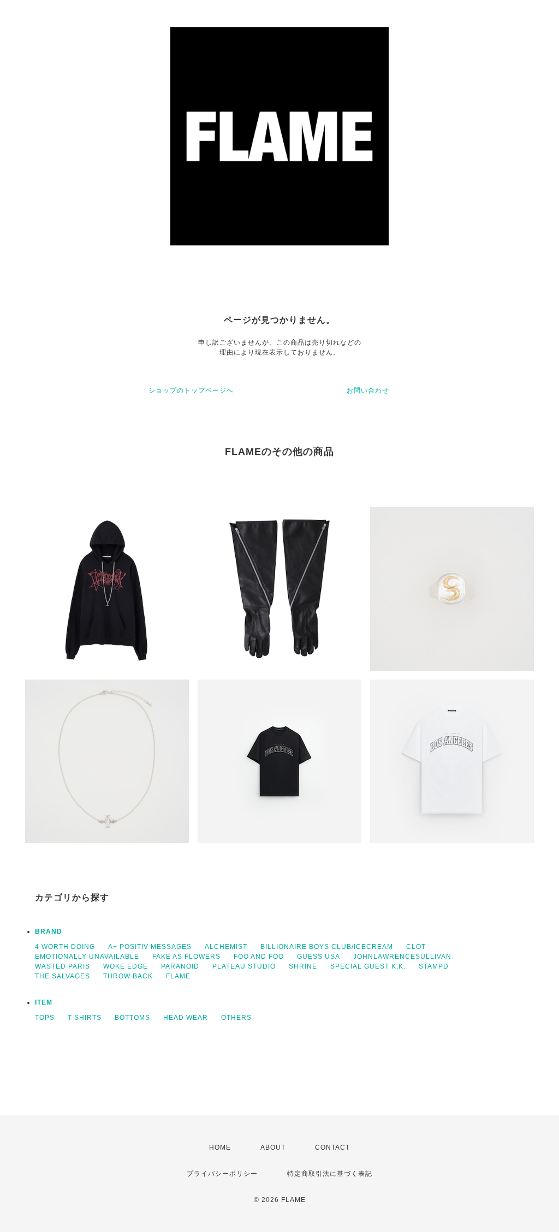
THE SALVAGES (62, 976)
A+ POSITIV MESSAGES (150, 947)
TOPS (45, 1017)
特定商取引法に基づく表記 (329, 1173)
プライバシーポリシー (222, 1173)
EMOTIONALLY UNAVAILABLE (87, 956)
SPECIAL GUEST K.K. (368, 966)
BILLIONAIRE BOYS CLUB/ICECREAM (326, 947)
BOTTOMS (132, 1017)
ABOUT (273, 1147)
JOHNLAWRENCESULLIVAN (402, 956)
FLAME (178, 976)
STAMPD (434, 966)
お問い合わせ (368, 390)
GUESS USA (318, 956)
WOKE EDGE (125, 966)
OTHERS (236, 1017)
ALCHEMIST (226, 947)
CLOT (416, 947)
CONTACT (332, 1147)
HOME (220, 1147)
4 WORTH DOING (65, 947)
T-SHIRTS (85, 1017)
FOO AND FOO (259, 956)
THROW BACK (128, 976)
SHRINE (303, 966)
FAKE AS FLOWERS (186, 956)
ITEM (43, 1002)
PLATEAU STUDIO (244, 966)
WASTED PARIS (62, 966)
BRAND (48, 931)
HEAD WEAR (185, 1017)
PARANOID (180, 966)
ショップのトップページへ (191, 390)
